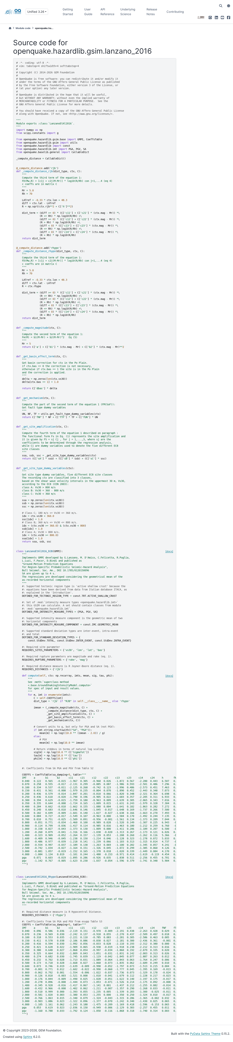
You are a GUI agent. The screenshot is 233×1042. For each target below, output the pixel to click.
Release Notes (152, 11)
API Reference (107, 11)
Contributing (175, 11)
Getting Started (68, 11)
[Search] (221, 5)
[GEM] (201, 17)
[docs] (169, 551)
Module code (23, 28)
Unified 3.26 (35, 11)
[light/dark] (229, 6)
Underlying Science (127, 11)
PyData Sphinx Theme (205, 1033)
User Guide (88, 11)
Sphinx (27, 1037)
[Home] (10, 28)
